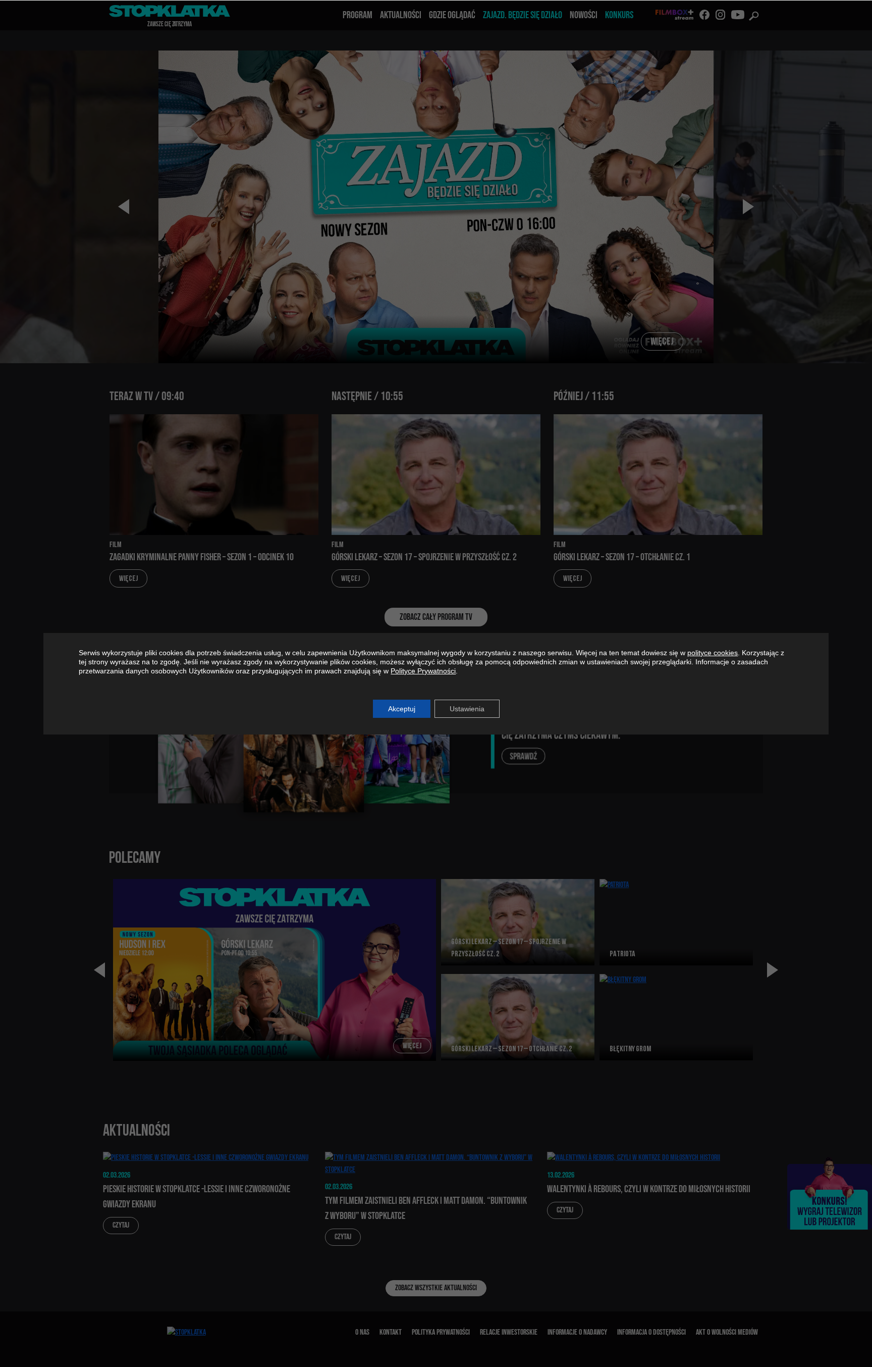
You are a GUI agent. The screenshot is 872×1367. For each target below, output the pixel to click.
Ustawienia (467, 709)
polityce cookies (712, 653)
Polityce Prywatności (423, 671)
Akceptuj (401, 709)
